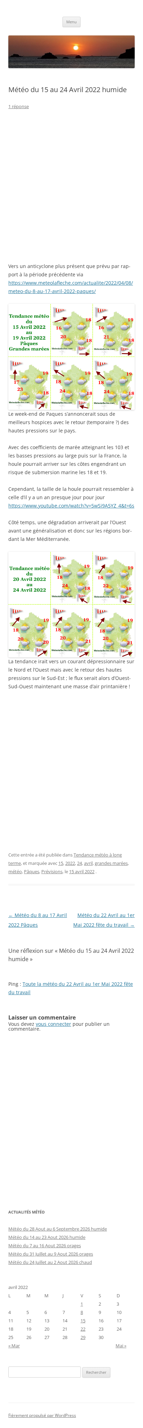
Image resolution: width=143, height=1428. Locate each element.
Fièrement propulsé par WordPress (42, 1415)
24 (79, 863)
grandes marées (111, 863)
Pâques (31, 871)
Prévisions (51, 871)
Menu (71, 21)
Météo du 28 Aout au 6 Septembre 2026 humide (57, 1229)
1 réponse (18, 106)
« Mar (14, 1345)
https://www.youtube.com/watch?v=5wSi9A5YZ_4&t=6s (71, 505)
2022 (70, 863)
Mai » (121, 1345)
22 (83, 1329)
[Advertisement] (71, 190)
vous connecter (53, 1024)
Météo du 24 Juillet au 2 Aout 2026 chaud (50, 1262)
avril (88, 863)
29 (83, 1337)
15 (60, 863)
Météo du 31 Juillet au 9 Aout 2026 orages (50, 1254)
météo (15, 871)
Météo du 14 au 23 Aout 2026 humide (46, 1237)
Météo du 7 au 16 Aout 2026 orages (44, 1245)
